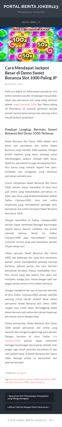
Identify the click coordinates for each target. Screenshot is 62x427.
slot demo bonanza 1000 (17, 382)
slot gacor (21, 373)
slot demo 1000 (48, 379)
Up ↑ (52, 420)
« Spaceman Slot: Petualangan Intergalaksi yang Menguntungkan (27, 397)
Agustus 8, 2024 (14, 84)
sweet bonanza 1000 (25, 104)
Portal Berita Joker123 (31, 6)
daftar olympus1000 (29, 379)
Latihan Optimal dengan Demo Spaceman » (28, 407)
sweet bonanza (37, 382)
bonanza (14, 379)
